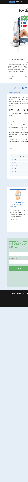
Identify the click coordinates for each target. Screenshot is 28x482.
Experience (25, 293)
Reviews (19, 293)
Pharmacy (13, 293)
